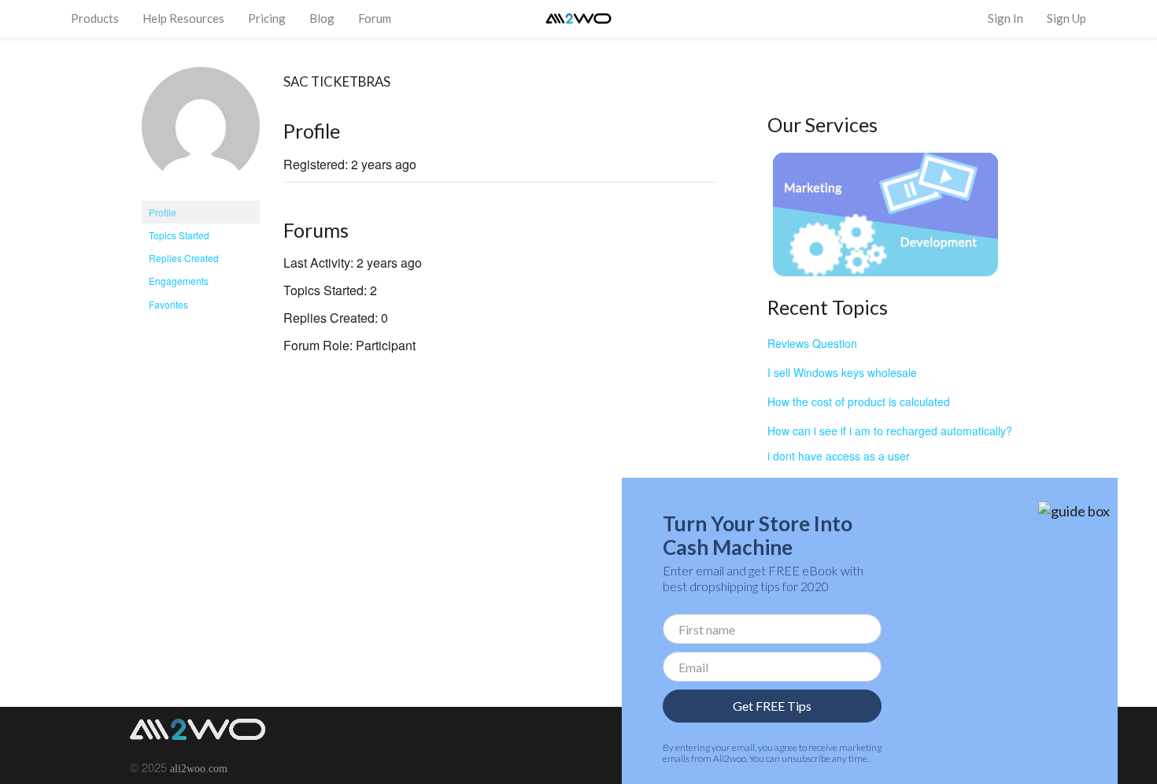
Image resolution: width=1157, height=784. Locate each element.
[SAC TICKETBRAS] (201, 132)
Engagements (179, 280)
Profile (162, 212)
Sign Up (1066, 18)
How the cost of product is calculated (858, 401)
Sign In (1005, 18)
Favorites (168, 304)
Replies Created (184, 257)
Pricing (267, 18)
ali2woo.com (198, 769)
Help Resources (183, 18)
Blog (322, 18)
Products (95, 18)
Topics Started (179, 235)
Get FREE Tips (772, 705)
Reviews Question (812, 343)
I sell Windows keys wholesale (842, 372)
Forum (374, 18)
